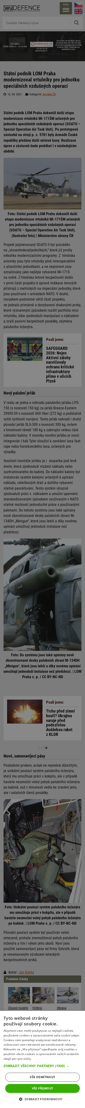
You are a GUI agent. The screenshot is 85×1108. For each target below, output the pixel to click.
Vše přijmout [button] (42, 1088)
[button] (42, 1066)
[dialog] (42, 1059)
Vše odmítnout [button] (42, 1077)
